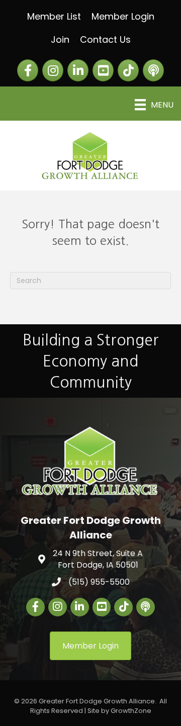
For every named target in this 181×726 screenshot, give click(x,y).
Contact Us (105, 39)
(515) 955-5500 (99, 582)
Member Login (123, 16)
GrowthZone (131, 710)
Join (60, 39)
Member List (54, 16)
